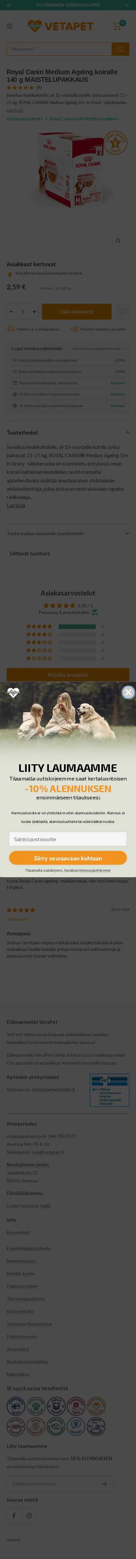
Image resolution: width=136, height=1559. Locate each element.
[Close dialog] (128, 692)
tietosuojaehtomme (95, 870)
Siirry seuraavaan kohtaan (68, 857)
